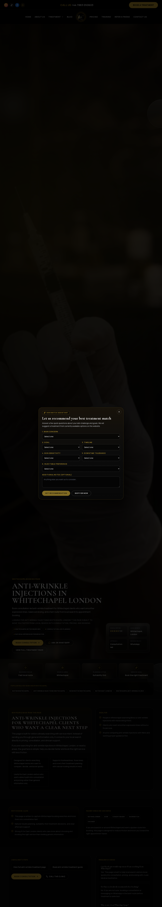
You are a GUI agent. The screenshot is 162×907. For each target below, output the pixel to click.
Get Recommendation (56, 493)
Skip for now (81, 493)
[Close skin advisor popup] (119, 412)
